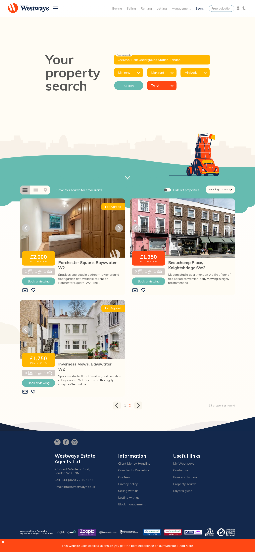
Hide (186, 189)
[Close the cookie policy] (3, 542)
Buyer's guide (182, 491)
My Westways (183, 463)
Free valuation (221, 8)
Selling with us (128, 491)
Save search (79, 190)
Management (181, 8)
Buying (117, 8)
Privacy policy (128, 484)
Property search (184, 484)
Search (200, 8)
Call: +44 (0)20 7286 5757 (74, 480)
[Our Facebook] (67, 442)
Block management (132, 504)
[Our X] (58, 442)
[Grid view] (25, 190)
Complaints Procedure (133, 470)
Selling (131, 8)
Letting (162, 8)
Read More (185, 546)
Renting (146, 8)
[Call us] (244, 8)
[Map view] (45, 190)
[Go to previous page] (117, 405)
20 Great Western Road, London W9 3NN (72, 471)
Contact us (181, 470)
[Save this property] (33, 290)
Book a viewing (39, 281)
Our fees (124, 477)
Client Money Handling (134, 463)
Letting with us (128, 497)
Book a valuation (185, 477)
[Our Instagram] (75, 442)
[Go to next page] (138, 405)
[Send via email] (25, 290)
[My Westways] (238, 8)
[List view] (35, 190)
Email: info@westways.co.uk (75, 487)
